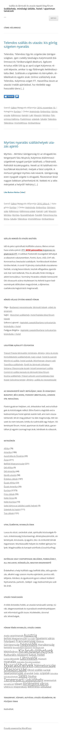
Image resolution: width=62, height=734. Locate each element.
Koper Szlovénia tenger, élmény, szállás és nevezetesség (30, 379)
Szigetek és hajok (12, 509)
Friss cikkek (9, 494)
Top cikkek (9, 513)
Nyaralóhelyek (27, 215)
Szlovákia (54, 673)
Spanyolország (13, 673)
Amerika (8, 452)
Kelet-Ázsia (9, 498)
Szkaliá (43, 119)
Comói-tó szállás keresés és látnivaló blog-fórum (26, 372)
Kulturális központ (16, 655)
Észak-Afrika (9, 482)
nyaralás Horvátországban (28, 662)
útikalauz (45, 686)
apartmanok (16, 635)
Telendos (52, 119)
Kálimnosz (16, 115)
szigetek (35, 119)
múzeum (42, 658)
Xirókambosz (34, 122)
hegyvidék (28, 644)
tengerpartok (50, 680)
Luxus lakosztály (11, 658)
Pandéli (38, 215)
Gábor (14, 107)
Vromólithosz (20, 122)
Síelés (22, 676)
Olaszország (15, 669)
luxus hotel (37, 654)
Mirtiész (46, 115)
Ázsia (6, 459)
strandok (28, 673)
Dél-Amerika (9, 471)
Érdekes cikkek (11, 478)
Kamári (25, 115)
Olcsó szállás (35, 670)
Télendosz (8, 122)
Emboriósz (45, 111)
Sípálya (32, 676)
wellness (34, 686)
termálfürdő (9, 684)
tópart (18, 684)
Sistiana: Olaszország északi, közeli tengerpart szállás (28, 368)
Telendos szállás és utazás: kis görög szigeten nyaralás (30, 45)
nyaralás (10, 661)
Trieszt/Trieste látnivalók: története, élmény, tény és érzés (31, 353)
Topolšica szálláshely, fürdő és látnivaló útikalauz (27, 364)
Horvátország (46, 644)
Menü (53, 18)
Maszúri (37, 115)
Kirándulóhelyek (35, 651)
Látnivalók (28, 658)
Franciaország (25, 641)
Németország (45, 665)
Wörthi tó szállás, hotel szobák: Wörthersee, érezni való (30, 360)
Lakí (31, 115)
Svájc (36, 673)
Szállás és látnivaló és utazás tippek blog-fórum (31, 5)
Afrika (6, 448)
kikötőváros (11, 651)
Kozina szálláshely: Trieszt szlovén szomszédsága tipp (29, 375)
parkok (46, 670)
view (23, 192)
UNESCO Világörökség (15, 686)
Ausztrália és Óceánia (14, 456)
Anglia (7, 635)
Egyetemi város (45, 638)
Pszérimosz (25, 119)
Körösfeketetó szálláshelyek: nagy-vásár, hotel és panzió (30, 356)
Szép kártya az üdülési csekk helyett (21, 505)
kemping (8, 647)
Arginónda (34, 111)
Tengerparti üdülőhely (23, 679)
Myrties (15, 215)
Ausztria (30, 635)
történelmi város (35, 683)
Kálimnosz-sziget (27, 211)
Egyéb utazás (10, 475)
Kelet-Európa (10, 501)
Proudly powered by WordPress (17, 728)
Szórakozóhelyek (11, 677)
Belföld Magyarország (14, 463)
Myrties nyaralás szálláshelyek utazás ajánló (29, 144)
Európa (17, 111)
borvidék (31, 638)
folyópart (9, 641)
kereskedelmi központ (22, 647)
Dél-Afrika (8, 467)
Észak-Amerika (10, 486)
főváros (40, 641)
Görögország (12, 644)
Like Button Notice (12, 192)
